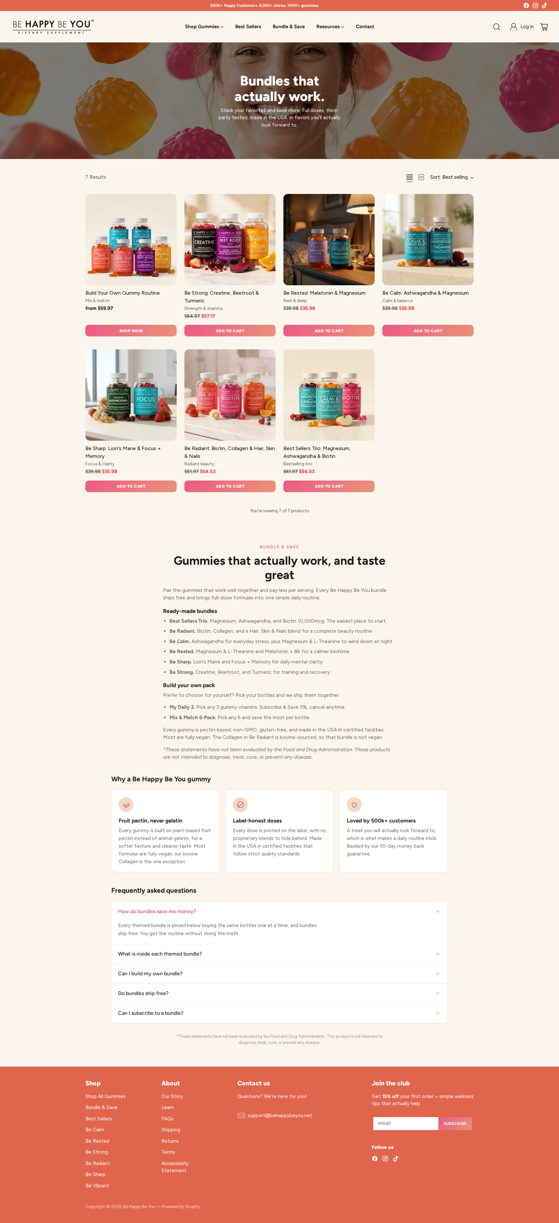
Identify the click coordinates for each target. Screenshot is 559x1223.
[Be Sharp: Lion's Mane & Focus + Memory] (131, 395)
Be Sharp (95, 1174)
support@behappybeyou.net (280, 1115)
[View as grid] (409, 177)
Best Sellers (98, 1119)
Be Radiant (97, 1163)
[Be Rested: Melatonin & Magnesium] (329, 239)
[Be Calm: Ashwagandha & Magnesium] (428, 239)
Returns (170, 1141)
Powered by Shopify (181, 1206)
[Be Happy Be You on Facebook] (526, 6)
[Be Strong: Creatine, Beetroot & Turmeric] (230, 239)
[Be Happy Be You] (53, 26)
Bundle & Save (101, 1107)
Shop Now (131, 330)
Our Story (172, 1096)
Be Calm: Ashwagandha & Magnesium (425, 293)
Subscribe (455, 1123)
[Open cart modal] (544, 27)
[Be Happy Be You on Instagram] (535, 6)
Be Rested (97, 1141)
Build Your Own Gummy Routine (122, 293)
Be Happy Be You (139, 1206)
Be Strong (96, 1152)
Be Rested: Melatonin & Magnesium (324, 293)
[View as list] (421, 177)
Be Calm (94, 1130)
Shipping (170, 1130)
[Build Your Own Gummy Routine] (131, 239)
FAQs (167, 1119)
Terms (168, 1152)
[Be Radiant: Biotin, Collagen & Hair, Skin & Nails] (230, 395)
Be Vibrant (97, 1186)
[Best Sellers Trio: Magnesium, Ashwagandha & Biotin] (329, 395)
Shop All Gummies (105, 1096)
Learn (167, 1107)
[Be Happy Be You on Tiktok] (544, 6)
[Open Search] (496, 27)
